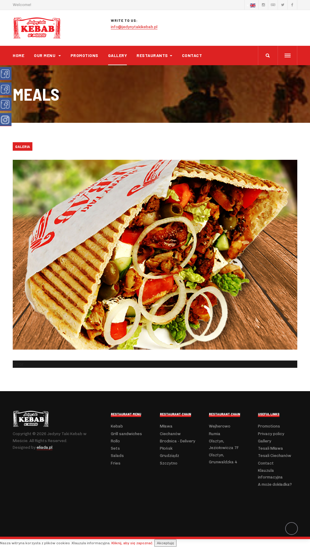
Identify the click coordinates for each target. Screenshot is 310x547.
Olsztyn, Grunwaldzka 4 (223, 458)
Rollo (115, 441)
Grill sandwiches (126, 433)
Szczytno (168, 463)
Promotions (84, 55)
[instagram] (263, 5)
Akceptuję (165, 543)
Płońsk (166, 448)
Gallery (117, 55)
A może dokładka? (275, 484)
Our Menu (45, 55)
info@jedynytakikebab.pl (134, 27)
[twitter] (282, 5)
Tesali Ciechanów (274, 455)
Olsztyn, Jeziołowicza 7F (224, 444)
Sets (115, 448)
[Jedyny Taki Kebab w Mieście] (37, 28)
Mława (166, 426)
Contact (192, 55)
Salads (117, 455)
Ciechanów (170, 433)
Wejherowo (219, 426)
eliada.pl (44, 447)
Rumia (214, 433)
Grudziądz (169, 455)
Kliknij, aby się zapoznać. (132, 543)
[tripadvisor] (273, 5)
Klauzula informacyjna (270, 473)
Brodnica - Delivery (177, 441)
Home (18, 55)
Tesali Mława (270, 448)
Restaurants (152, 55)
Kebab (117, 426)
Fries (115, 463)
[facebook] (292, 5)
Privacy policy (271, 433)
